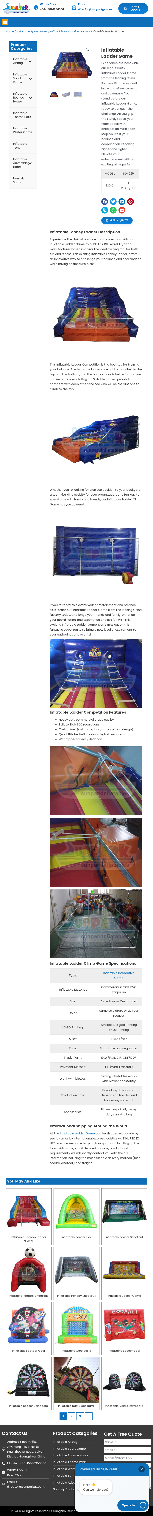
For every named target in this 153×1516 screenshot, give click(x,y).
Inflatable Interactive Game (69, 31)
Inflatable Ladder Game (77, 1133)
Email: (82, 4)
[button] (5, 22)
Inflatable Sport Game (32, 31)
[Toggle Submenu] (30, 61)
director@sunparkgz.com (95, 9)
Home (10, 31)
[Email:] (74, 7)
